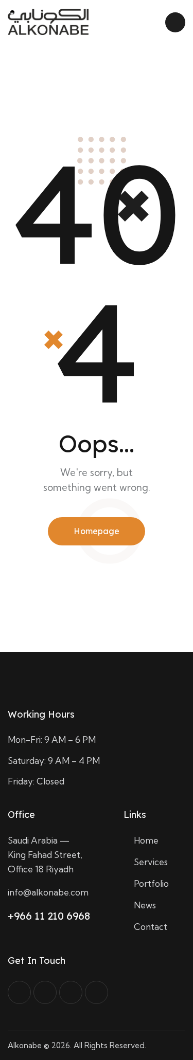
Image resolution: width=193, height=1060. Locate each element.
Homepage (96, 531)
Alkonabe (25, 1045)
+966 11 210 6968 (49, 915)
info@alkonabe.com (48, 892)
